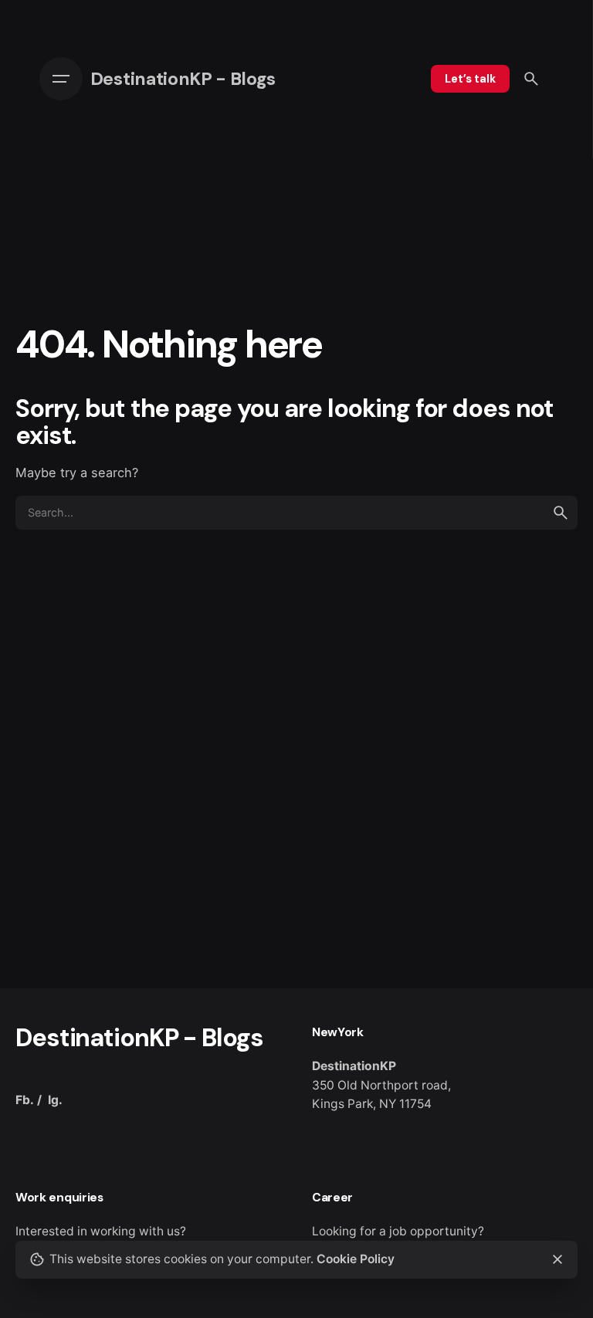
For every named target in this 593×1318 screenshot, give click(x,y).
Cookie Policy (356, 1259)
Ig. (55, 1100)
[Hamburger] (64, 78)
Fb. (24, 1100)
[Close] (557, 1259)
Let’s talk (470, 78)
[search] (561, 513)
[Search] (531, 78)
